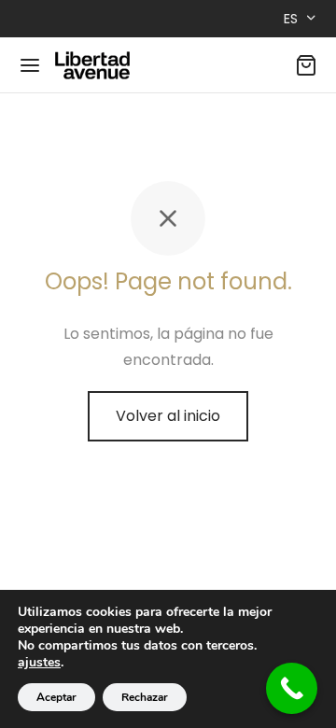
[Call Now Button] (291, 688)
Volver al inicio (168, 416)
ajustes (39, 662)
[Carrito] (306, 65)
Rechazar (144, 697)
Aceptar (56, 697)
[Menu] (30, 65)
